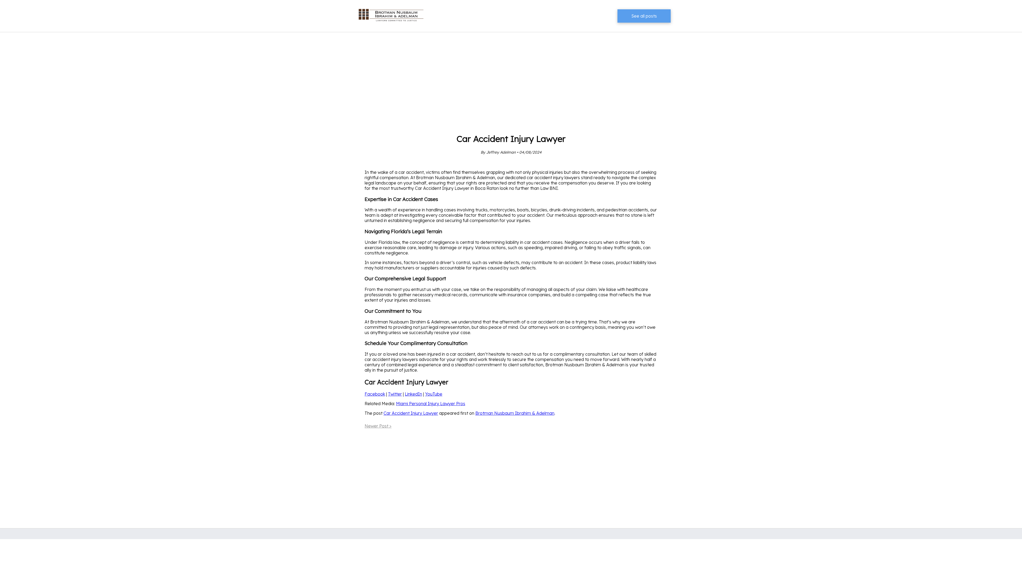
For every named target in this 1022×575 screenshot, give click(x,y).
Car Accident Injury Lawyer (411, 413)
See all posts (644, 16)
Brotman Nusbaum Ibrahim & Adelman (514, 413)
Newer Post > (378, 426)
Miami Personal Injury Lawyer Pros (430, 403)
